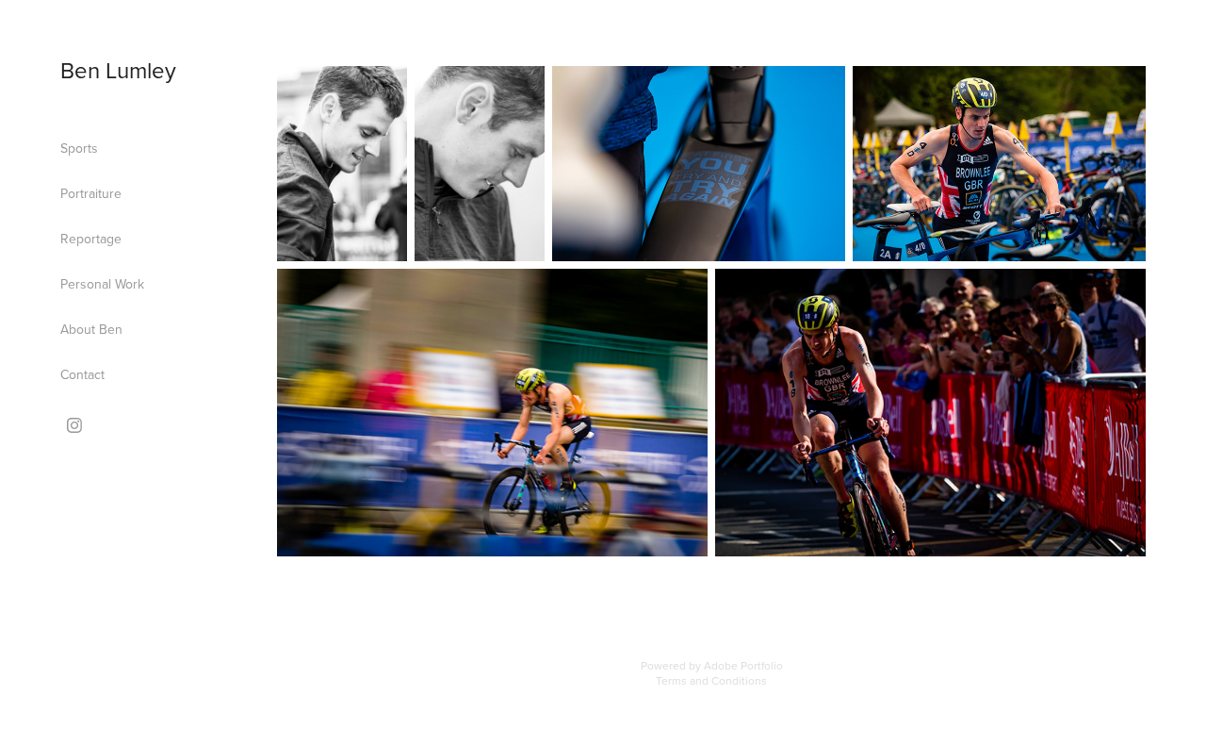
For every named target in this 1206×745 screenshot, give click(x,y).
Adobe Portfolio (743, 665)
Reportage (91, 238)
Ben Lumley (118, 70)
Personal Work (102, 283)
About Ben (91, 329)
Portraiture (91, 193)
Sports (79, 148)
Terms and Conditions (711, 680)
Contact (82, 374)
